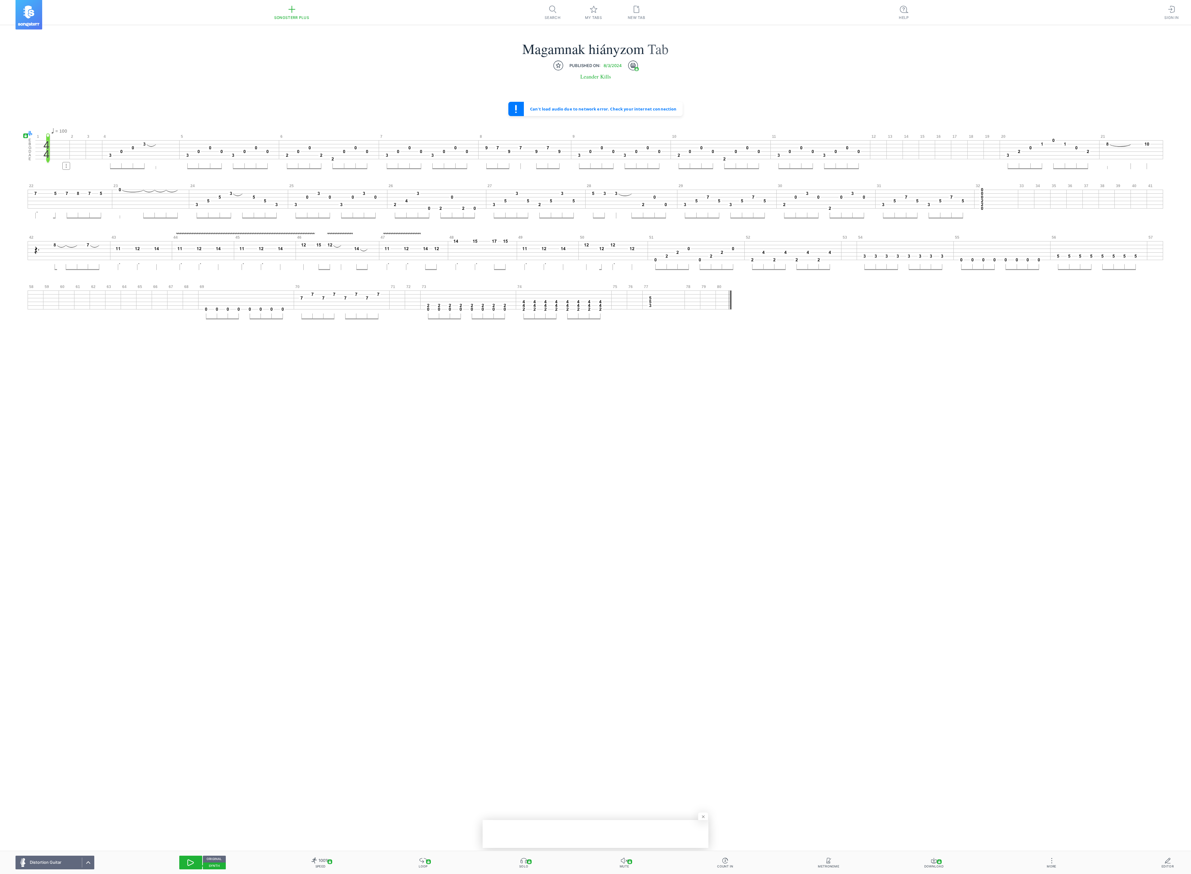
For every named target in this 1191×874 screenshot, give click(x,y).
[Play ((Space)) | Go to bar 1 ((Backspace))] (190, 862)
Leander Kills (595, 76)
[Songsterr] (29, 14)
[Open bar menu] (66, 166)
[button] (28, 134)
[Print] (633, 65)
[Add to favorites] (558, 65)
